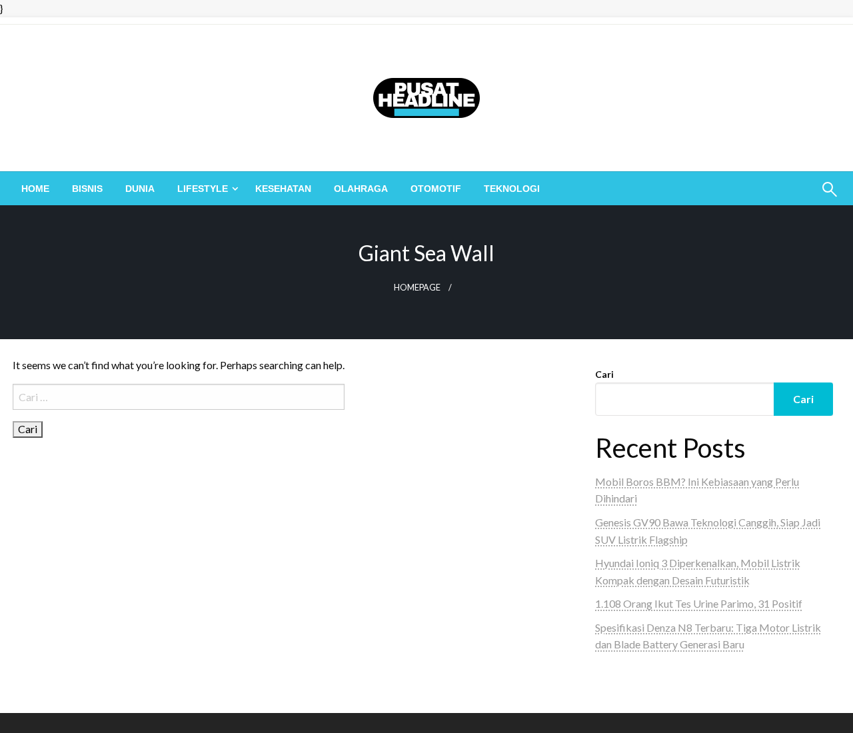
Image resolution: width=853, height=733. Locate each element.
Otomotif (436, 188)
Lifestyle (202, 188)
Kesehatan (283, 188)
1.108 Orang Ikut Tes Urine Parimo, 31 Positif (698, 603)
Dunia (140, 188)
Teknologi (512, 188)
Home (35, 188)
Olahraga (361, 188)
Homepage (417, 288)
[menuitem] (35, 188)
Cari (604, 374)
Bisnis (87, 188)
